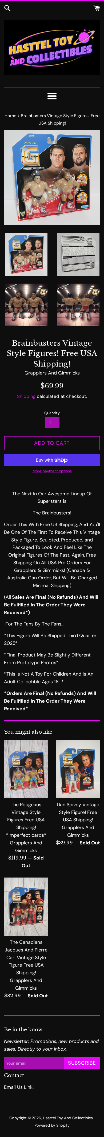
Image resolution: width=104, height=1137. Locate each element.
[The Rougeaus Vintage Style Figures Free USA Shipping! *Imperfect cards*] (26, 769)
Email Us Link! (19, 1087)
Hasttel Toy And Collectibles (68, 1118)
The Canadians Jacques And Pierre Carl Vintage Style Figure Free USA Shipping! (26, 957)
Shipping (26, 396)
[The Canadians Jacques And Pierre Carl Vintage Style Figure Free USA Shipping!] (26, 907)
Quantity (52, 413)
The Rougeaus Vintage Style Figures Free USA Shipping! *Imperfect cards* (26, 819)
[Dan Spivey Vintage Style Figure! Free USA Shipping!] (78, 769)
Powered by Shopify (52, 1125)
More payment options (52, 471)
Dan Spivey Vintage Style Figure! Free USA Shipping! (78, 812)
